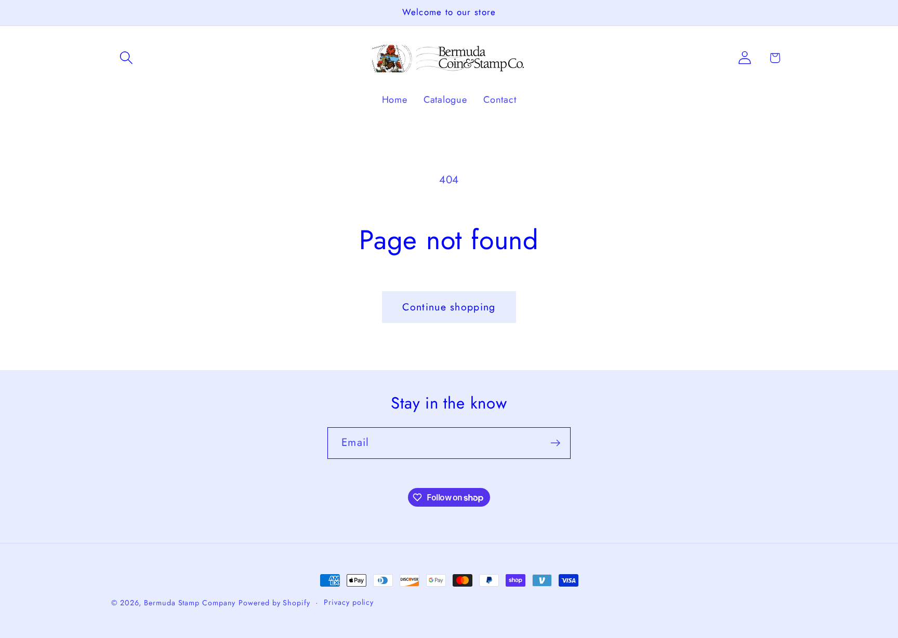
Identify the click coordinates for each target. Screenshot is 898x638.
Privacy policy (349, 602)
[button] (126, 58)
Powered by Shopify (274, 603)
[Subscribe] (555, 443)
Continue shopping (448, 307)
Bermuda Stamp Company (189, 603)
